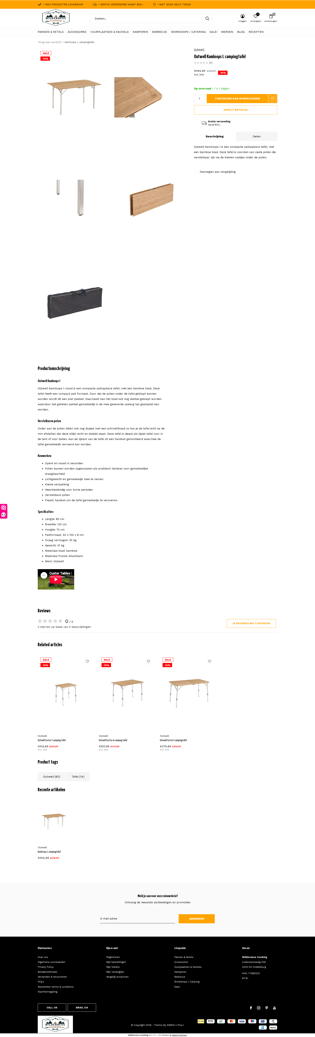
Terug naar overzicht (49, 42)
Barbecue (159, 32)
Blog (241, 32)
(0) (210, 62)
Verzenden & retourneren (52, 976)
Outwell (199, 49)
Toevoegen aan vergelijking (217, 171)
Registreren (113, 957)
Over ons (43, 957)
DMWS (171, 1025)
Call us (52, 1007)
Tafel (78, 776)
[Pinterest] (266, 1008)
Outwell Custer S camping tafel (52, 740)
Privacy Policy (46, 967)
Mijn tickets (113, 967)
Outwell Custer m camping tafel (113, 740)
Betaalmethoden (47, 972)
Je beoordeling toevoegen (251, 623)
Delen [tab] (257, 136)
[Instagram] (258, 1008)
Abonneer (196, 918)
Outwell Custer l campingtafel (173, 740)
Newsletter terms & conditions (56, 986)
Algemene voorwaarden (51, 962)
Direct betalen (236, 109)
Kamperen (140, 32)
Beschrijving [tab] (215, 136)
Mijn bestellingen (116, 962)
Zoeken (207, 18)
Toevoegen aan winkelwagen (237, 98)
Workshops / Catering (188, 32)
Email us (82, 1007)
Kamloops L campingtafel (49, 852)
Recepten (256, 32)
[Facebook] (251, 1008)
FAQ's (41, 981)
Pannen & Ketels (51, 32)
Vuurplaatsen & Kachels (109, 32)
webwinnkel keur (179, 1035)
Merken (227, 32)
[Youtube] (274, 1008)
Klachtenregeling (47, 991)
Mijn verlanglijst (115, 972)
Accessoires (77, 32)
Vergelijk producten (117, 976)
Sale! (213, 32)
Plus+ (180, 1025)
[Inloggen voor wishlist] (272, 98)
